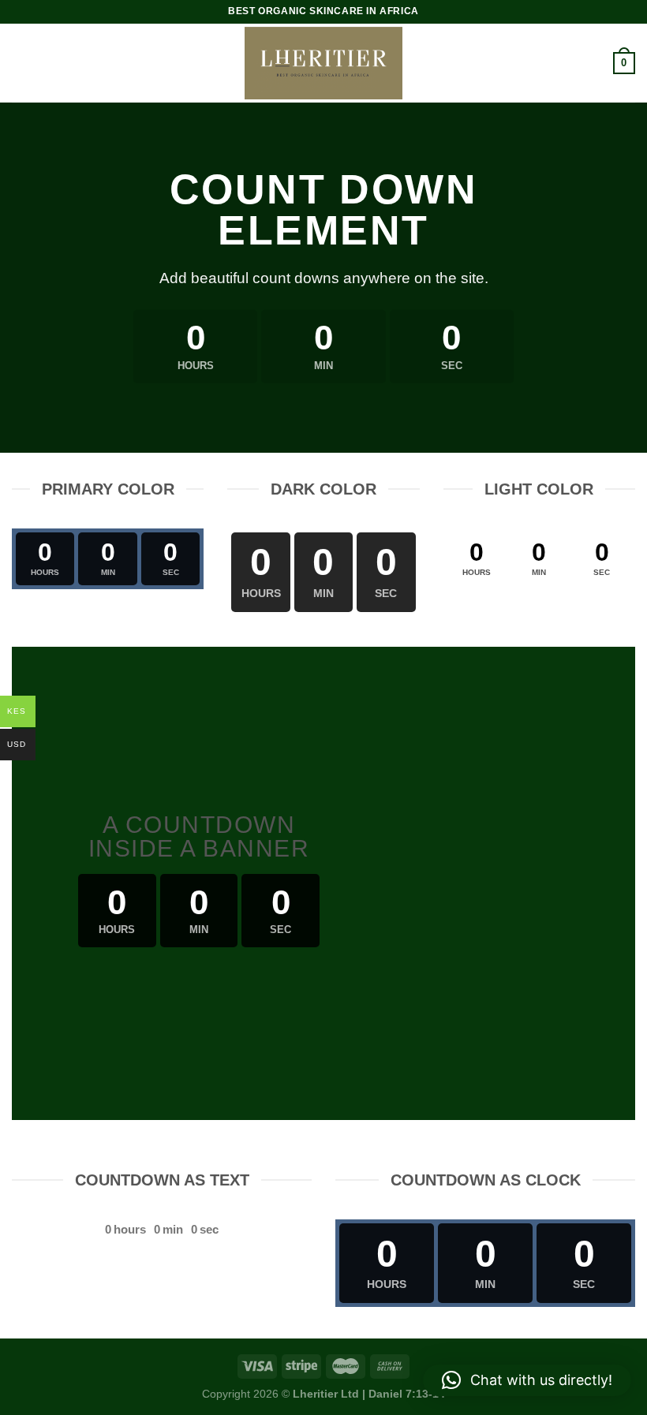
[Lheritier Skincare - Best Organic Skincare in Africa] (323, 63)
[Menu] (21, 62)
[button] (527, 1380)
